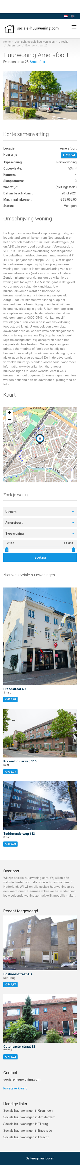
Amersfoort (14, 45)
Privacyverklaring (15, 1088)
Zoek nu (40, 557)
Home (7, 41)
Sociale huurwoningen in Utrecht (26, 1137)
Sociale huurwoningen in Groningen (28, 1110)
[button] (40, 439)
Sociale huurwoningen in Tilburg (25, 1124)
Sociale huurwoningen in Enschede (27, 1130)
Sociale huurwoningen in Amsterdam (29, 1117)
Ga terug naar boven (40, 1158)
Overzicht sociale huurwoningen (35, 41)
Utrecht (63, 41)
